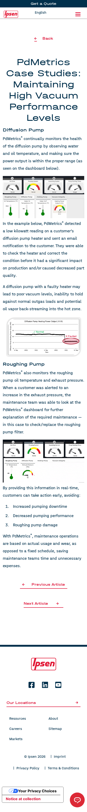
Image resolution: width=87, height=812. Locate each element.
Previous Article (48, 584)
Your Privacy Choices (37, 791)
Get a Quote (43, 3)
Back (47, 38)
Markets (16, 739)
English (40, 12)
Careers (15, 728)
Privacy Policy (27, 768)
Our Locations (21, 702)
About (53, 718)
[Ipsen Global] (43, 663)
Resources (17, 718)
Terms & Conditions (63, 768)
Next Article (36, 603)
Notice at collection (23, 798)
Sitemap (55, 728)
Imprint (60, 756)
